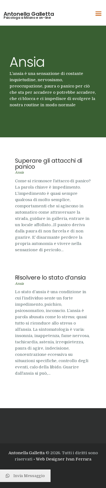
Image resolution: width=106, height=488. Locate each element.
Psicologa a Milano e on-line (27, 18)
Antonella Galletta (29, 14)
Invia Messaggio (29, 476)
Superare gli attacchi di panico (48, 164)
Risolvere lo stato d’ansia (50, 278)
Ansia (19, 172)
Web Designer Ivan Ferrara (63, 459)
